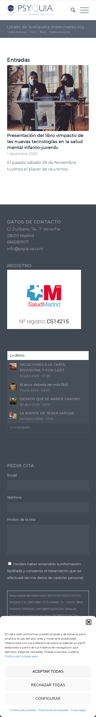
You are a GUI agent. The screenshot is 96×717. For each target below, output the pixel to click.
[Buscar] (70, 10)
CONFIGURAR (48, 698)
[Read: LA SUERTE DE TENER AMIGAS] (13, 415)
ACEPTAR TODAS (48, 671)
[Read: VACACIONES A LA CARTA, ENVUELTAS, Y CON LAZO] (13, 366)
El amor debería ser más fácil (44, 385)
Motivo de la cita (21, 519)
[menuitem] (70, 10)
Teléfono (16, 497)
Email (13, 475)
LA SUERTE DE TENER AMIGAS (47, 413)
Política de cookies (23, 710)
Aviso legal (78, 710)
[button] (88, 622)
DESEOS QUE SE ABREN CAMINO (50, 399)
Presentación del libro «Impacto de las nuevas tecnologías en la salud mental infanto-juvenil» (45, 141)
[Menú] (82, 10)
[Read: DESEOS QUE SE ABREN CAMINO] (13, 401)
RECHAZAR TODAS (48, 685)
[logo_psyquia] (39, 10)
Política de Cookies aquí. (22, 656)
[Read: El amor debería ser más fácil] (13, 386)
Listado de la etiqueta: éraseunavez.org (45, 27)
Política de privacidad (53, 710)
